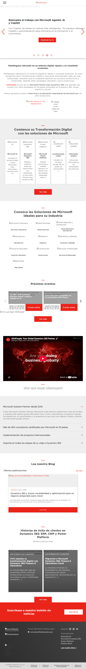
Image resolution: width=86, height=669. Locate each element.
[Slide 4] (47, 55)
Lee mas (43, 510)
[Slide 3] (43, 55)
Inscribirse (73, 612)
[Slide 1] (34, 55)
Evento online (34, 307)
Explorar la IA (47, 40)
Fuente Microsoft (43, 377)
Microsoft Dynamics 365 (71, 638)
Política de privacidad (34, 665)
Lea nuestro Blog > (69, 648)
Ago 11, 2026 (22, 490)
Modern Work (66, 643)
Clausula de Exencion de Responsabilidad (61, 665)
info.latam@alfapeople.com (41, 632)
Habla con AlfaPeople (78, 665)
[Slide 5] (52, 55)
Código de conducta (45, 665)
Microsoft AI (66, 636)
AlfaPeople (14, 490)
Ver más (43, 192)
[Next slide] (83, 32)
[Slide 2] (38, 55)
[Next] (80, 301)
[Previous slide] (3, 32)
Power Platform (67, 641)
